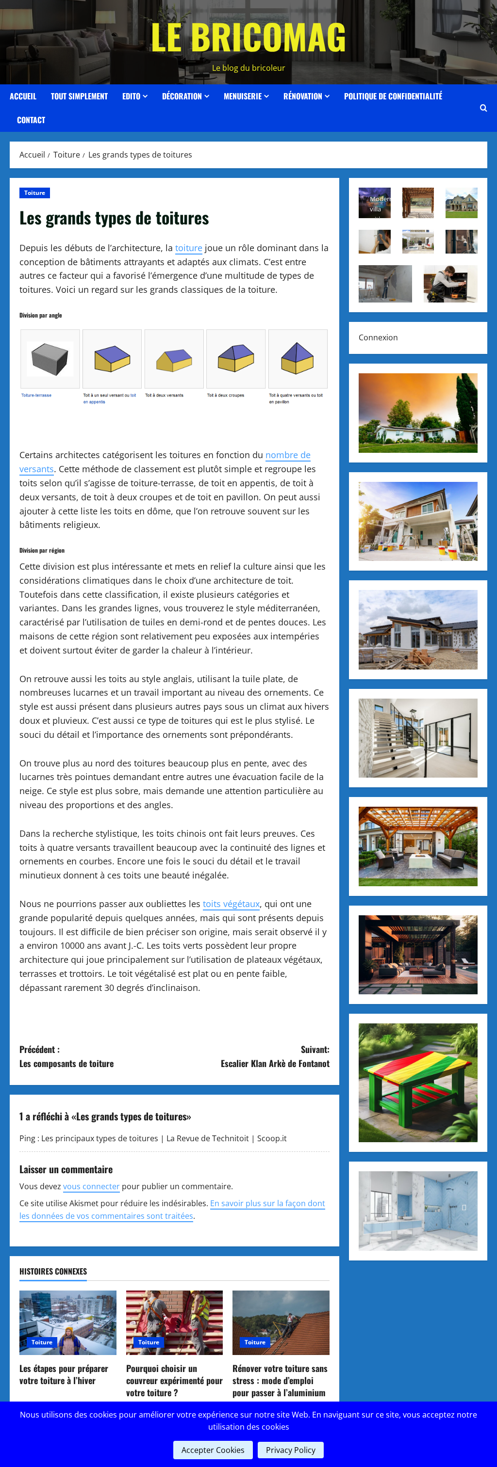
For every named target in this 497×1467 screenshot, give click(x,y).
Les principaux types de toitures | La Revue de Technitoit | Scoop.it (164, 1138)
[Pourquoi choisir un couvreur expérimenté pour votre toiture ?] (174, 1323)
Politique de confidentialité (393, 96)
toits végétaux (231, 903)
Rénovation (302, 96)
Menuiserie (243, 96)
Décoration (182, 96)
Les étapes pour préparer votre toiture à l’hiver (63, 1374)
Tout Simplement (79, 96)
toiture (188, 248)
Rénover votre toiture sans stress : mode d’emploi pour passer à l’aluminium (280, 1380)
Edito (131, 96)
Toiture (34, 193)
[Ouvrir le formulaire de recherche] (483, 108)
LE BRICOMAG (248, 36)
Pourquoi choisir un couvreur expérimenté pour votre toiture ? (174, 1380)
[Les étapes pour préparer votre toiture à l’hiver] (67, 1323)
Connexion (378, 337)
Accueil (23, 96)
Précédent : (66, 1056)
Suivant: (275, 1056)
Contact (31, 120)
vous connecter (91, 1186)
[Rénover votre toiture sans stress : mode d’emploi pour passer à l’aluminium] (281, 1323)
